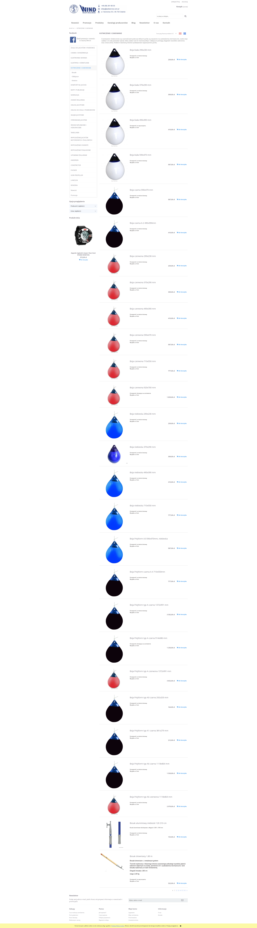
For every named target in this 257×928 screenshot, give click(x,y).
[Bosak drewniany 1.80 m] (114, 862)
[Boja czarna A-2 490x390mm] (114, 234)
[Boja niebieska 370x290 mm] (114, 454)
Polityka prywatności (104, 917)
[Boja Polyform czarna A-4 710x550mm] (114, 582)
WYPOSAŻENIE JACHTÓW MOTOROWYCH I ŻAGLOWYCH (81, 139)
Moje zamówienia (133, 915)
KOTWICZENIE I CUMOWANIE (81, 68)
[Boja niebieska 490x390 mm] (114, 483)
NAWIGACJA (75, 95)
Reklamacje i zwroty (74, 920)
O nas (159, 912)
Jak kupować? (102, 912)
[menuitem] (75, 23)
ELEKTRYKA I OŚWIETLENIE (80, 63)
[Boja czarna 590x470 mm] (114, 201)
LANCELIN (74, 180)
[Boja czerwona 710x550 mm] (114, 368)
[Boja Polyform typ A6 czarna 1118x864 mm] (114, 774)
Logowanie (131, 912)
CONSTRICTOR (76, 165)
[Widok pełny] (184, 33)
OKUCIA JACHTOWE (77, 105)
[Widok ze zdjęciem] (180, 33)
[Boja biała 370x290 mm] (114, 96)
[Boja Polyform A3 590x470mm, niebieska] (114, 549)
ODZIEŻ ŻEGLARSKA (78, 100)
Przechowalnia (132, 917)
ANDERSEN (74, 160)
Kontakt (160, 915)
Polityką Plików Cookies (118, 926)
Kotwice (74, 80)
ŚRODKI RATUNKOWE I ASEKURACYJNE (78, 126)
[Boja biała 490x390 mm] (114, 131)
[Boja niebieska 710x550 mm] (114, 516)
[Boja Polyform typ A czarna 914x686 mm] (114, 649)
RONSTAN (74, 185)
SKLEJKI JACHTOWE (77, 115)
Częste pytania (103, 915)
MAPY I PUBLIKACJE (77, 90)
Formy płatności (73, 915)
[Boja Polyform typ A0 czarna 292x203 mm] (114, 708)
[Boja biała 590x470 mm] (114, 166)
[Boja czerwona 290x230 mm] (114, 263)
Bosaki (74, 72)
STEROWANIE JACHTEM (79, 120)
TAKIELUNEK (75, 133)
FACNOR (74, 170)
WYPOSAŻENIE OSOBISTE (79, 145)
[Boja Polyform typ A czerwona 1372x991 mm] (114, 678)
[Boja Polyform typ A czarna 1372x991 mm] (114, 616)
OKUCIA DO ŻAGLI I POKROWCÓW (83, 110)
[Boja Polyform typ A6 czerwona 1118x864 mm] (114, 804)
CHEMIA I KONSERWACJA (79, 53)
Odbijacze (75, 76)
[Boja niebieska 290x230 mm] (114, 424)
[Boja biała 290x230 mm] (114, 61)
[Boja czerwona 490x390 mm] (114, 316)
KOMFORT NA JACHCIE (78, 85)
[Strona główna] (98, 9)
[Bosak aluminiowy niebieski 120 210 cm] (114, 834)
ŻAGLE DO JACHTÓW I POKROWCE (83, 48)
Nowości (74, 190)
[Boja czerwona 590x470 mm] (114, 342)
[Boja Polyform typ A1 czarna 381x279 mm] (114, 741)
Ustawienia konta (133, 920)
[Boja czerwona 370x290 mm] (114, 290)
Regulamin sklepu (104, 920)
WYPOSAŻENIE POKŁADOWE (81, 150)
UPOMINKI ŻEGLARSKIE (79, 155)
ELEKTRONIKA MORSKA (79, 58)
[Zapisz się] (182, 900)
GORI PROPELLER (77, 175)
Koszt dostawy (73, 917)
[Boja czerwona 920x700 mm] (114, 395)
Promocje (74, 195)
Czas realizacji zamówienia (76, 912)
